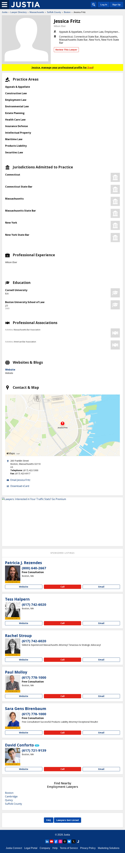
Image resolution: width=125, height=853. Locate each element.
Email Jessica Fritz (20, 480)
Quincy (9, 800)
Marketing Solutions (108, 848)
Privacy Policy (88, 848)
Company (45, 848)
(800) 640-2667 (34, 568)
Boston (67, 12)
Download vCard (19, 486)
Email (101, 586)
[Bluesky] (69, 841)
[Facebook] (56, 841)
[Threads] (65, 841)
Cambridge (11, 796)
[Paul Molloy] (12, 682)
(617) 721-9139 (34, 750)
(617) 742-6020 (34, 604)
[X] (73, 841)
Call (62, 586)
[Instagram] (60, 841)
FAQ (48, 820)
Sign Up (116, 4)
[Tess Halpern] (12, 609)
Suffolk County (54, 12)
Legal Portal (30, 848)
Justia (4, 12)
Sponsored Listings (62, 553)
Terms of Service (69, 848)
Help (55, 848)
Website (10, 369)
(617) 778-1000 (34, 677)
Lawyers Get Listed (67, 820)
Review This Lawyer (66, 49)
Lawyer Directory (18, 12)
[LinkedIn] (47, 841)
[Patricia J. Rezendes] (12, 573)
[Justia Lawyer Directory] (25, 4)
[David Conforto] (12, 755)
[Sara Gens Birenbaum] (12, 719)
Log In (103, 4)
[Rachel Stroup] (12, 646)
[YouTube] (51, 841)
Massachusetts (37, 12)
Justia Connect (14, 848)
